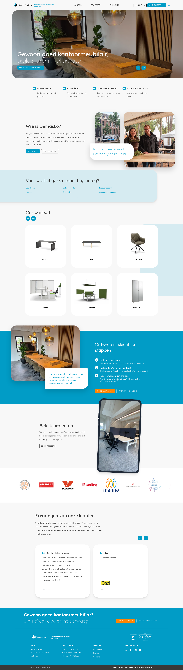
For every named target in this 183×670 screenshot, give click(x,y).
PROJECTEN (96, 5)
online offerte (124, 621)
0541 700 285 (74, 649)
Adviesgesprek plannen (127, 391)
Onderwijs (67, 192)
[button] (138, 68)
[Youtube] (140, 650)
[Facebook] (130, 650)
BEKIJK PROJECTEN (50, 151)
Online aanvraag (104, 391)
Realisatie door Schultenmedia (40, 667)
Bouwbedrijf (30, 188)
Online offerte (155, 5)
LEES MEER (31, 151)
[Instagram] (135, 650)
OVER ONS (114, 5)
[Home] (35, 5)
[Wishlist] (169, 5)
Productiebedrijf (105, 188)
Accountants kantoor (107, 192)
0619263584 (75, 656)
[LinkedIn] (126, 650)
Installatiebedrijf (69, 188)
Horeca (29, 192)
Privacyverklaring (130, 667)
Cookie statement (117, 667)
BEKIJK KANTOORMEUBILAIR (29, 67)
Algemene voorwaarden (144, 667)
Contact (138, 5)
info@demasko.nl (74, 653)
